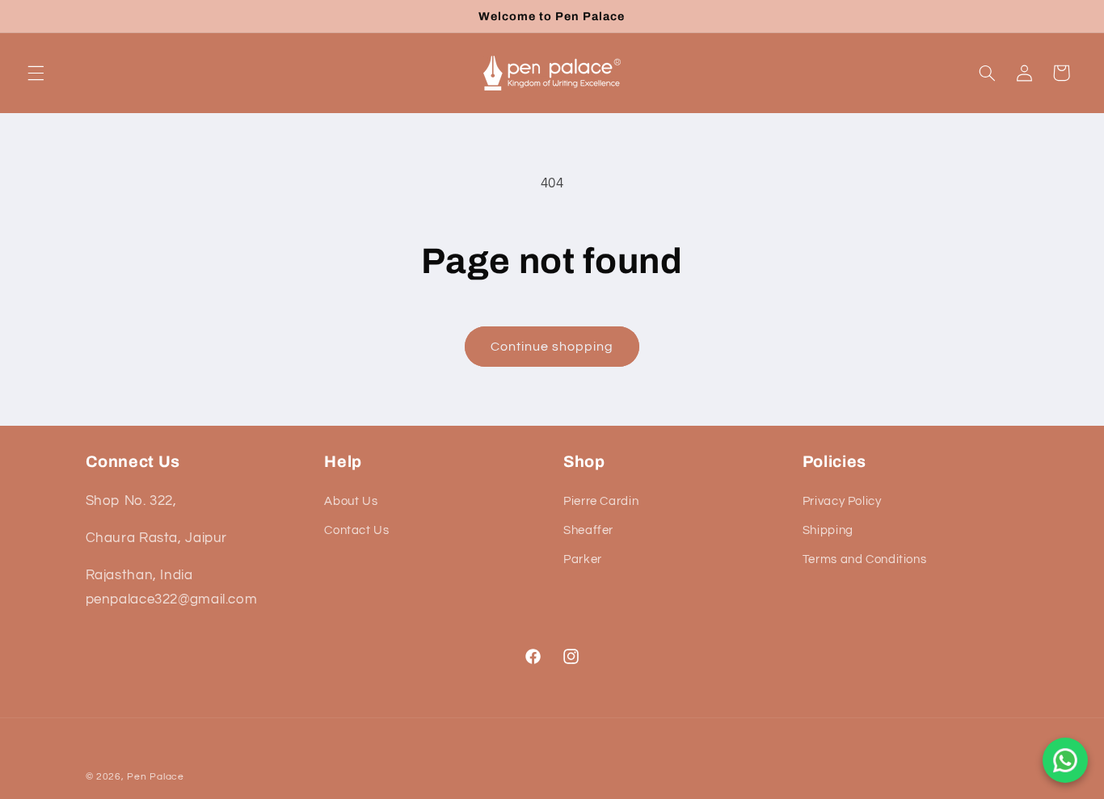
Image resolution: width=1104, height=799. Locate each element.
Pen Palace (155, 776)
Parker (582, 560)
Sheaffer (588, 530)
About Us (350, 501)
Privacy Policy (842, 501)
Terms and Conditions (865, 560)
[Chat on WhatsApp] (1065, 760)
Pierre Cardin (600, 501)
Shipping (828, 530)
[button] (35, 72)
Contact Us (356, 530)
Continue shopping (552, 346)
